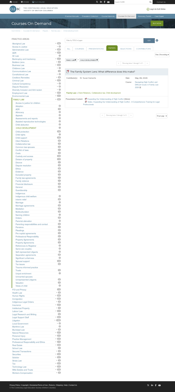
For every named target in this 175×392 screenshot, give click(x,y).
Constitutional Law (20, 74)
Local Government (20, 323)
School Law (17, 348)
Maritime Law (18, 326)
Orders (19, 218)
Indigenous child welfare (26, 196)
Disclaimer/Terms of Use (39, 385)
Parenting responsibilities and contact (32, 224)
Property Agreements (25, 239)
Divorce (19, 162)
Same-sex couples (24, 248)
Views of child (21, 285)
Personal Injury (18, 336)
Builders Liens (18, 62)
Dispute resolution (23, 165)
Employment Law (19, 93)
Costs (18, 153)
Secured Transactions (21, 351)
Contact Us (161, 2)
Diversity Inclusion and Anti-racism (27, 89)
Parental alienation (24, 221)
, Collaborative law (98, 93)
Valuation (20, 282)
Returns (52, 385)
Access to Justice (19, 46)
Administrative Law (20, 49)
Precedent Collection (90, 16)
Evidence (20, 171)
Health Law (17, 292)
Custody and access (24, 156)
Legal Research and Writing (24, 314)
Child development (70, 31)
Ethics (18, 168)
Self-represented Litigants (27, 252)
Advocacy (20, 112)
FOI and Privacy (19, 289)
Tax (13, 363)
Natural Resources (20, 332)
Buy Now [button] (157, 23)
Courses (79, 49)
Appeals (19, 115)
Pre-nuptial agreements (26, 233)
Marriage (19, 202)
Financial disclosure (24, 184)
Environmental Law (20, 96)
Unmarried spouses (24, 276)
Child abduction (22, 124)
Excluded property (23, 174)
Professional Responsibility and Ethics (28, 342)
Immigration (17, 299)
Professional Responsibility (27, 236)
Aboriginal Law (18, 43)
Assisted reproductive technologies (31, 121)
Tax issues (20, 264)
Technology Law (19, 366)
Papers (45, 31)
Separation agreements (26, 255)
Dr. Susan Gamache (88, 78)
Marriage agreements (25, 205)
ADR (14, 52)
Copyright (24, 385)
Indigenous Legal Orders (23, 302)
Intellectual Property (21, 308)
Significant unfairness (25, 258)
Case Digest (159, 16)
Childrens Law (18, 68)
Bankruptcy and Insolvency (24, 59)
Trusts (18, 270)
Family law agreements (26, 178)
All (68, 49)
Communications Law (21, 71)
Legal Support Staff (20, 317)
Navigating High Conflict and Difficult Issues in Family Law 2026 (146, 84)
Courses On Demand (126, 16)
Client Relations (22, 141)
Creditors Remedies (21, 77)
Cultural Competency (21, 83)
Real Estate (17, 345)
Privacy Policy (15, 385)
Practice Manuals (72, 16)
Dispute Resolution (20, 86)
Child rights (20, 134)
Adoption (19, 106)
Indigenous (20, 193)
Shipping (59, 385)
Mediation (20, 208)
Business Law (18, 65)
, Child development (113, 93)
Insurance (16, 305)
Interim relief (21, 199)
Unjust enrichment (23, 273)
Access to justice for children (28, 103)
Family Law (55, 31)
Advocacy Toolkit (144, 16)
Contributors (143, 49)
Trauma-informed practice (27, 267)
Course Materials (108, 16)
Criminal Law (18, 80)
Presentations (96, 49)
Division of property (24, 159)
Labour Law (17, 311)
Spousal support (23, 261)
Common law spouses (25, 147)
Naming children (23, 215)
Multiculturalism (22, 211)
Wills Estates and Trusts (22, 369)
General (19, 187)
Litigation (16, 320)
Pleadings (20, 230)
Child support (21, 137)
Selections (126, 49)
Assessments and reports (27, 118)
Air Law (15, 55)
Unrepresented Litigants (26, 279)
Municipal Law (18, 329)
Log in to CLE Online (157, 9)
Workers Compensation (22, 373)
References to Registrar (26, 245)
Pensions (20, 227)
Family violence (22, 181)
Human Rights (18, 295)
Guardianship (21, 190)
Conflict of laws (22, 150)
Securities (16, 354)
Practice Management (21, 339)
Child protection (22, 131)
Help (66, 385)
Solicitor (15, 357)
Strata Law (17, 360)
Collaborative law (23, 144)
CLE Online (16, 31)
